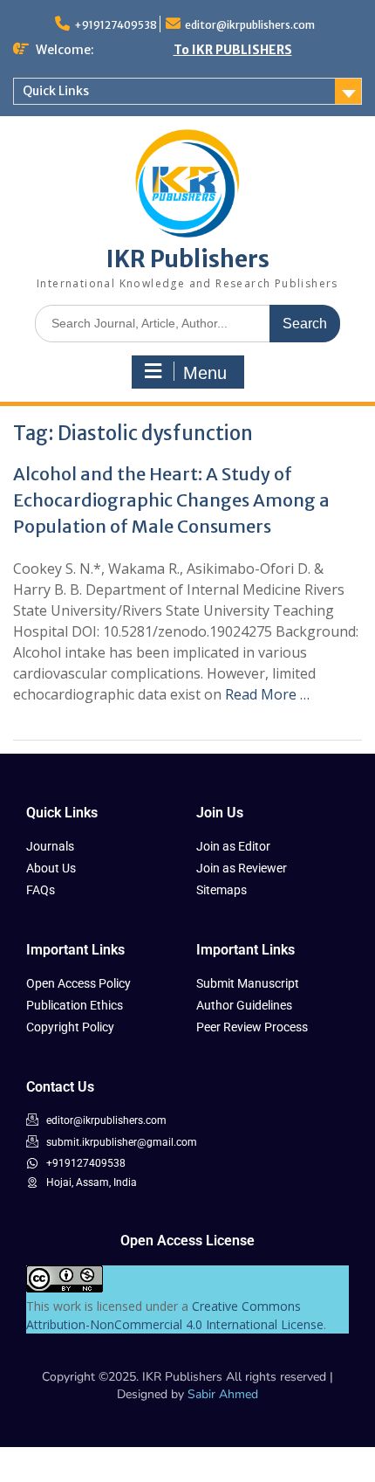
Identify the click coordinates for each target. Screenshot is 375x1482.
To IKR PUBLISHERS (233, 50)
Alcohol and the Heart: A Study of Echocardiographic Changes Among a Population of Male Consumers (171, 500)
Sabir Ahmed (223, 1394)
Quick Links (56, 91)
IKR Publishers (187, 259)
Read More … (267, 694)
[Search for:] (187, 322)
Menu (205, 373)
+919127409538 (115, 24)
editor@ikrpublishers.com (250, 24)
